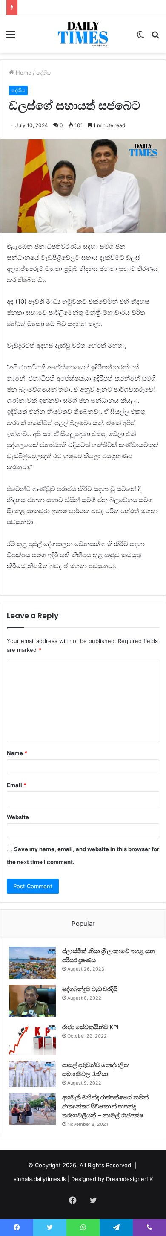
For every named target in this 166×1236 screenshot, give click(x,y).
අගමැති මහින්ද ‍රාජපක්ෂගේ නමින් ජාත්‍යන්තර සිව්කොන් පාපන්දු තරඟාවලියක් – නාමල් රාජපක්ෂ (105, 1106)
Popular (83, 923)
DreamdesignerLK (129, 1178)
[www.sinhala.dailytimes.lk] (83, 34)
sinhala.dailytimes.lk (40, 1178)
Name (17, 753)
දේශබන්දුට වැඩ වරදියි (89, 989)
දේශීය (43, 72)
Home (22, 72)
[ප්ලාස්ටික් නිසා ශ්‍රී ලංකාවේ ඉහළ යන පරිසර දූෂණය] (32, 963)
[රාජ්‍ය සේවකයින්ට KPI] (32, 1039)
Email (16, 785)
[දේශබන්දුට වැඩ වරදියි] (32, 1001)
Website (18, 817)
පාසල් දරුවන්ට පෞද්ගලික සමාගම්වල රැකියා (95, 1069)
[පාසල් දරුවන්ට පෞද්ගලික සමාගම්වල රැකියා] (32, 1074)
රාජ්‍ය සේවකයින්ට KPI (90, 1027)
